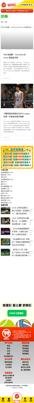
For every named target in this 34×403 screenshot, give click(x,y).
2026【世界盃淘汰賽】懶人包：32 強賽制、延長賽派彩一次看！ (20, 221)
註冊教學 (3, 189)
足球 (2, 193)
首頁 (2, 22)
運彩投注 (14, 11)
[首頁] (3, 399)
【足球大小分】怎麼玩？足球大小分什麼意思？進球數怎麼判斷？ (20, 253)
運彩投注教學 (5, 198)
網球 (2, 184)
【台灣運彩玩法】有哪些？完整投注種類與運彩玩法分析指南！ (20, 242)
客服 (31, 401)
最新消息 (8, 11)
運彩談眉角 (4, 203)
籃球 (2, 182)
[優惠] (9, 399)
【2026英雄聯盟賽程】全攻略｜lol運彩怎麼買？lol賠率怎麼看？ (20, 232)
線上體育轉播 (5, 186)
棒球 (2, 177)
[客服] (31, 399)
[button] (16, 313)
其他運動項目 (5, 172)
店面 (25, 401)
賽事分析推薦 (5, 191)
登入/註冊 (17, 401)
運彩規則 (3, 200)
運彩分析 (3, 196)
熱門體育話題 (20, 11)
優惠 (8, 401)
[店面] (25, 399)
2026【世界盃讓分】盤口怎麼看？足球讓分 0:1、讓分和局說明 (20, 211)
